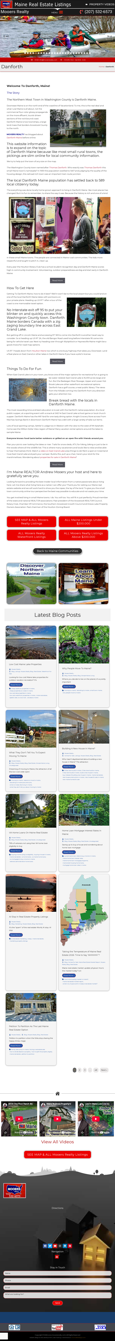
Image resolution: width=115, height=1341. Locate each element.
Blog (12, 671)
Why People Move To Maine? (76, 668)
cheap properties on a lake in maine (21, 691)
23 (84, 53)
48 (96, 1070)
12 (55, 53)
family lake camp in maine (20, 1049)
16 (65, 53)
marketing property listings (19, 941)
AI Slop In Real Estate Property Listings (28, 917)
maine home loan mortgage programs (75, 860)
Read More (57, 280)
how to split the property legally (42, 1051)
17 (68, 53)
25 (90, 53)
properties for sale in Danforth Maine (58, 457)
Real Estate (37, 671)
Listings (17, 671)
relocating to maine (83, 690)
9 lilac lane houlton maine (71, 772)
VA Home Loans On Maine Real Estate (28, 832)
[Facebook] (45, 1246)
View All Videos (57, 1141)
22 (82, 53)
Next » (104, 1070)
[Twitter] (50, 1246)
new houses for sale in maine (94, 777)
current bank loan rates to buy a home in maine (79, 856)
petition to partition (28, 1054)
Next (109, 36)
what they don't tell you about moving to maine (25, 787)
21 (79, 53)
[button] (57, 1257)
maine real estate (41, 695)
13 (57, 53)
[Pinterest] (70, 1246)
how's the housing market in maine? (76, 979)
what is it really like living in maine (21, 785)
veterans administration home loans (21, 861)
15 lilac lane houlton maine (72, 770)
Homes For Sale (69, 756)
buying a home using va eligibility (22, 854)
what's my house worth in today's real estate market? (80, 984)
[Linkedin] (65, 1246)
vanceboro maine (32, 697)
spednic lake (13, 697)
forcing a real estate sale (37, 1049)
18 (71, 53)
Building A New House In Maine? (78, 748)
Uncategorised (13, 765)
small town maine (96, 690)
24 (87, 53)
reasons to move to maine (32, 780)
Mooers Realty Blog (27, 671)
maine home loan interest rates (73, 858)
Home (101, 67)
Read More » (16, 685)
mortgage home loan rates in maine (74, 865)
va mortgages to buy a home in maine (22, 859)
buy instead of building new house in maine (77, 775)
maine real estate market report (73, 981)
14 (60, 53)
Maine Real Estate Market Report (89, 962)
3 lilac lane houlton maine (90, 770)
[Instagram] (60, 1246)
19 (73, 53)
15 (63, 53)
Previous (6, 36)
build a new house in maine (89, 772)
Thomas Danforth (58, 167)
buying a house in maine (42, 854)
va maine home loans (39, 857)
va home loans (26, 857)
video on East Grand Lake (52, 451)
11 (52, 53)
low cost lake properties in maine (20, 693)
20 (76, 53)
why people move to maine (71, 693)
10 (49, 53)
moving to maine (70, 690)
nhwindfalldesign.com (78, 1337)
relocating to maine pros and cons (21, 782)
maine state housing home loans (73, 863)
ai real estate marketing (19, 939)
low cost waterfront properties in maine (22, 695)
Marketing (18, 924)
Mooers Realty (15, 11)
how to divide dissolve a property (20, 1051)
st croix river (22, 697)
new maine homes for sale (71, 779)
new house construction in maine (73, 777)
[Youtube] (55, 1246)
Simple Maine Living (87, 675)
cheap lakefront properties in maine (22, 688)
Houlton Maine (39, 351)
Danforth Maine (14, 137)
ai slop (30, 939)
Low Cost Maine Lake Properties (25, 664)
